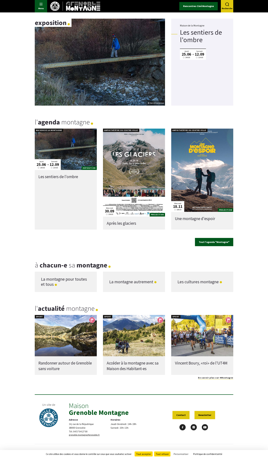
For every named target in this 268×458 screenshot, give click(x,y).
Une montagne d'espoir (195, 218)
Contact (181, 415)
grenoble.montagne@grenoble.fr (84, 434)
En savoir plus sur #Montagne (215, 377)
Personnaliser (181, 454)
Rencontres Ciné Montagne (198, 6)
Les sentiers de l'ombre (58, 176)
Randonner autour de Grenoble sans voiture (65, 365)
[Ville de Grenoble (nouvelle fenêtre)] (48, 418)
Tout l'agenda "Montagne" (214, 242)
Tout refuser (162, 454)
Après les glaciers (121, 223)
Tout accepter (143, 454)
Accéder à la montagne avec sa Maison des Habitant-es (133, 365)
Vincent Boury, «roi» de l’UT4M (201, 363)
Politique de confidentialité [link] (207, 454)
